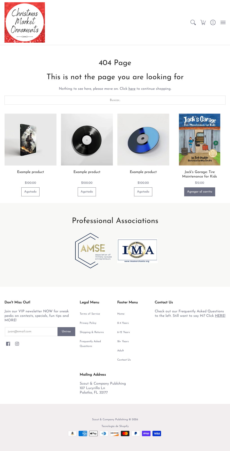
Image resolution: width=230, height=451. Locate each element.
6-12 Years (123, 332)
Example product (30, 172)
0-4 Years (123, 323)
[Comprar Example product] (30, 139)
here (131, 89)
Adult (120, 350)
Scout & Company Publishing (110, 419)
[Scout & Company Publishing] (24, 22)
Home (120, 314)
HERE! (220, 316)
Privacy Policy (88, 323)
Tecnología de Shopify (115, 426)
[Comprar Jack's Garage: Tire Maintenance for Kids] (200, 139)
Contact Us (124, 360)
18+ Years (123, 341)
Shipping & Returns (92, 332)
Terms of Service (90, 314)
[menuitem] (193, 22)
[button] (193, 22)
